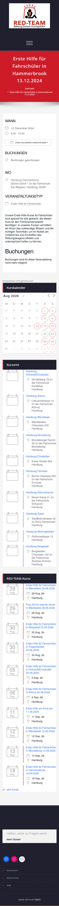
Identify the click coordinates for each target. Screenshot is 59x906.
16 (52, 326)
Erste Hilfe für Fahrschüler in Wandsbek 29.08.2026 (41, 586)
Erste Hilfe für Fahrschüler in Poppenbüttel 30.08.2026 (41, 647)
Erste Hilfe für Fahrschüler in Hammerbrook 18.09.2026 (41, 770)
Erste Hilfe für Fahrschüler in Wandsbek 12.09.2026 (41, 729)
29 (44, 341)
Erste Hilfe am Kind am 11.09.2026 (39, 709)
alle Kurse (13, 789)
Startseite (29, 88)
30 (52, 341)
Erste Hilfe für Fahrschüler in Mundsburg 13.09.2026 (41, 748)
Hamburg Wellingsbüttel (40, 531)
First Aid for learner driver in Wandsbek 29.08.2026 (40, 606)
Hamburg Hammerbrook (25, 180)
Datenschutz (13, 877)
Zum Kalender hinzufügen (30, 142)
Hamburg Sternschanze (39, 492)
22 (44, 333)
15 (44, 326)
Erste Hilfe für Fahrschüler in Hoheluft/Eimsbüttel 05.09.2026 (41, 669)
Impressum (12, 870)
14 (37, 326)
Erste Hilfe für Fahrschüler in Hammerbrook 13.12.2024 (31, 93)
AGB (9, 885)
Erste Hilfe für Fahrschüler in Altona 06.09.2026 (41, 690)
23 (52, 333)
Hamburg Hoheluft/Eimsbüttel (37, 372)
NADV (38, 899)
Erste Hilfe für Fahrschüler (26, 203)
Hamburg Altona (35, 396)
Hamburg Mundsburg (38, 435)
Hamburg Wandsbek (38, 417)
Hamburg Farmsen (37, 471)
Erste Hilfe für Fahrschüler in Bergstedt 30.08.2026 (41, 625)
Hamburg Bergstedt (37, 546)
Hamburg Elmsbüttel (38, 456)
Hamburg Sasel (35, 513)
